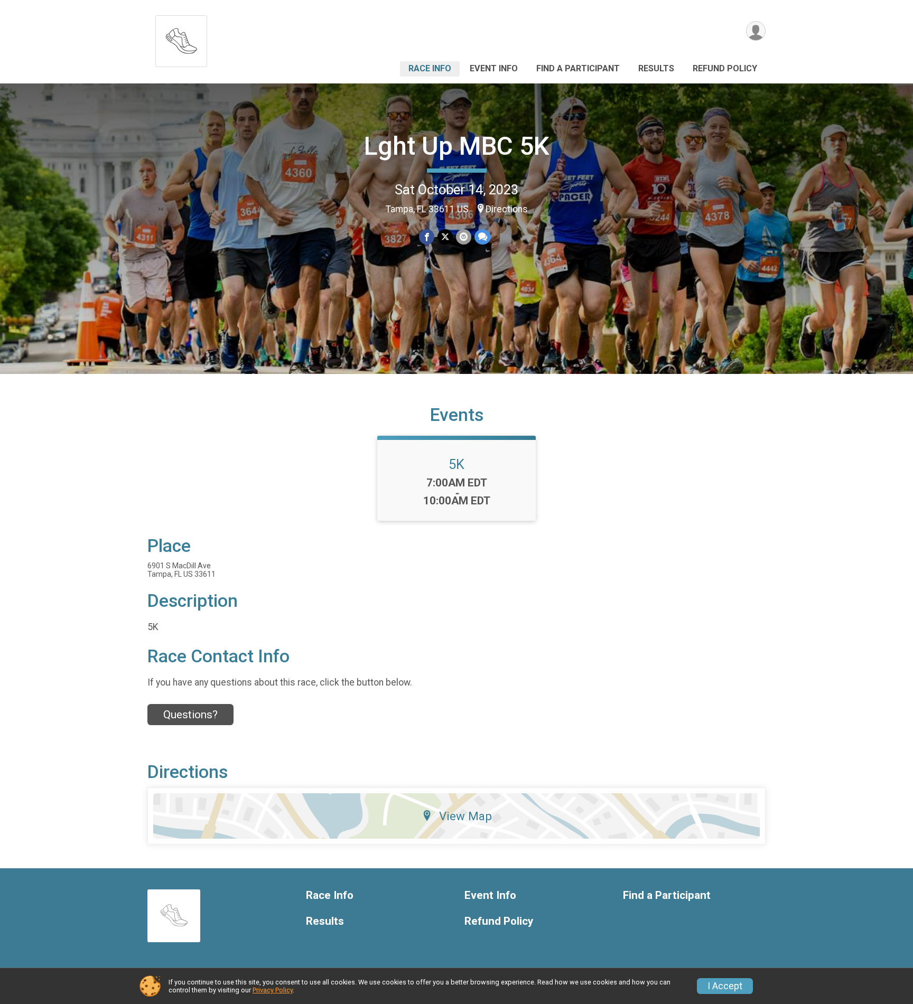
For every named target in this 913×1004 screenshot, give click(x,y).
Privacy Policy (273, 990)
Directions (507, 209)
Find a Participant (578, 68)
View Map (465, 816)
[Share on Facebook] (426, 237)
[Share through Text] (482, 237)
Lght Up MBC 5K (456, 146)
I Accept (724, 986)
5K (456, 464)
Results (656, 68)
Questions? (190, 714)
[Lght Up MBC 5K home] (181, 38)
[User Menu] (756, 31)
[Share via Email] (463, 237)
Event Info (494, 68)
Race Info (429, 68)
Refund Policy (725, 68)
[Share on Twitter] (445, 237)
